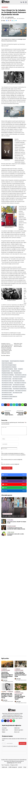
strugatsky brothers (6, 370)
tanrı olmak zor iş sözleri (7, 394)
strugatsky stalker (18, 372)
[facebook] (2, 721)
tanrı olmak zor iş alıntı (7, 376)
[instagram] (8, 721)
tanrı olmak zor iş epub (17, 378)
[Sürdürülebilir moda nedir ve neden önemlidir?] (3, 533)
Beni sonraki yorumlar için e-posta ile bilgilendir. (11, 459)
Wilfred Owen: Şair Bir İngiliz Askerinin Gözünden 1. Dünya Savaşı (6, 695)
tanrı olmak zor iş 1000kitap (8, 374)
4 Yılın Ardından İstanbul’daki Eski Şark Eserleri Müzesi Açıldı (20, 674)
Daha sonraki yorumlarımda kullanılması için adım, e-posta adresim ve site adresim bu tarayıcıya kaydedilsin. (13, 454)
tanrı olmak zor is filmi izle (20, 382)
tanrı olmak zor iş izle (6, 386)
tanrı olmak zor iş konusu (20, 390)
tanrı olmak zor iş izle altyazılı (18, 386)
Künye (24, 767)
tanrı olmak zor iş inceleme (18, 384)
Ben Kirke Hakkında (5, 355)
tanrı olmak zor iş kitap (7, 388)
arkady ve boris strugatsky (7, 368)
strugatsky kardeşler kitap (7, 372)
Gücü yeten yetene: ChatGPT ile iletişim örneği (16, 522)
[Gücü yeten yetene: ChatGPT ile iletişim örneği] (3, 521)
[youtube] (11, 721)
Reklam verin (5, 729)
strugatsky (20, 368)
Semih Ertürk (11, 17)
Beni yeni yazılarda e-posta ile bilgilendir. (10, 464)
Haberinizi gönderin (18, 729)
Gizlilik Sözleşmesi (12, 767)
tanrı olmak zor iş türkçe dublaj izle (9, 396)
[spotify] (14, 721)
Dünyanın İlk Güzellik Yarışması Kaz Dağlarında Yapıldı (20, 697)
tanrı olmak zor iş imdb (7, 384)
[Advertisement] (14, 595)
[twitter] (5, 721)
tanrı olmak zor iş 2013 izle (20, 374)
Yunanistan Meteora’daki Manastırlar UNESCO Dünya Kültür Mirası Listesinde (7, 675)
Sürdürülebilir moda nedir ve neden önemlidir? (15, 534)
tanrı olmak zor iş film (6, 380)
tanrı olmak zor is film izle (7, 382)
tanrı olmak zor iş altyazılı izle (19, 376)
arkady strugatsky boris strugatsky (9, 366)
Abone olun (16, 732)
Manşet (15, 368)
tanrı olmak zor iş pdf (17, 392)
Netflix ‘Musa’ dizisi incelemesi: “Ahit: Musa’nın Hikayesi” (18, 345)
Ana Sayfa (4, 727)
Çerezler (20, 767)
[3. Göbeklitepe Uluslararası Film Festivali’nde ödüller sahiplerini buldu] (3, 527)
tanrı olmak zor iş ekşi (6, 378)
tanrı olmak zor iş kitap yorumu (19, 388)
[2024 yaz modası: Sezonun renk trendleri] (14, 507)
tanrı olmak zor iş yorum (7, 398)
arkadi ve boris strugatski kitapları (9, 364)
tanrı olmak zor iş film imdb (18, 380)
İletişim (3, 732)
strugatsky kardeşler (15, 370)
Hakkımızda (17, 727)
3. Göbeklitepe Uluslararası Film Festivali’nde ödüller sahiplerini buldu (16, 528)
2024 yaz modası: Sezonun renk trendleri (13, 516)
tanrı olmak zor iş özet (6, 392)
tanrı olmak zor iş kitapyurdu (8, 390)
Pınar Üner (5, 680)
